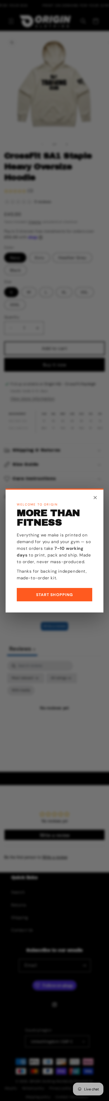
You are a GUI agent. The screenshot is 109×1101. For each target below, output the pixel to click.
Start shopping (54, 594)
